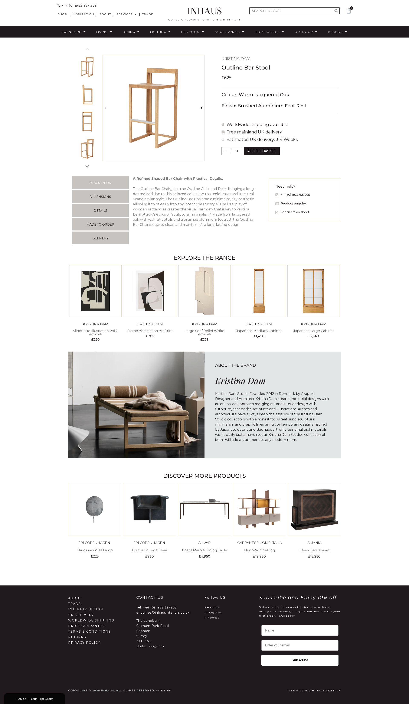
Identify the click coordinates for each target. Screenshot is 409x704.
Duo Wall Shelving (259, 550)
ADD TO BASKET (261, 151)
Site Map (163, 690)
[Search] (336, 11)
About (105, 14)
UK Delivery (81, 615)
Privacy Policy (84, 643)
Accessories (227, 31)
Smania (314, 543)
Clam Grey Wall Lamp (95, 550)
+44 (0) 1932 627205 (160, 607)
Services (124, 14)
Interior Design (85, 609)
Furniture (71, 31)
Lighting (158, 31)
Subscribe (300, 660)
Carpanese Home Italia (259, 543)
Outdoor (304, 31)
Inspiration (83, 14)
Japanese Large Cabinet (313, 331)
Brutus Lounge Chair (149, 550)
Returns (77, 637)
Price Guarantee (86, 626)
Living (102, 31)
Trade (147, 14)
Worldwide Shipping (91, 620)
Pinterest (211, 617)
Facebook (211, 607)
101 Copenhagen (94, 543)
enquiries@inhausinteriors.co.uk (163, 612)
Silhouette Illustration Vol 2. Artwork (95, 332)
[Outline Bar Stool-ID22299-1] (153, 108)
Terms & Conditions (89, 631)
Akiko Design (329, 690)
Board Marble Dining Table (204, 550)
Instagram (212, 612)
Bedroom (190, 31)
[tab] (100, 182)
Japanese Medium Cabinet (259, 331)
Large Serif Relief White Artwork (204, 332)
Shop (62, 14)
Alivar (204, 543)
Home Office (267, 31)
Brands (335, 31)
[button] (105, 108)
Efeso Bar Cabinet (315, 550)
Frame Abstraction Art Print (150, 331)
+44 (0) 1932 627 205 (79, 5)
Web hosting (299, 690)
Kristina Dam (236, 58)
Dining (129, 31)
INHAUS (204, 10)
